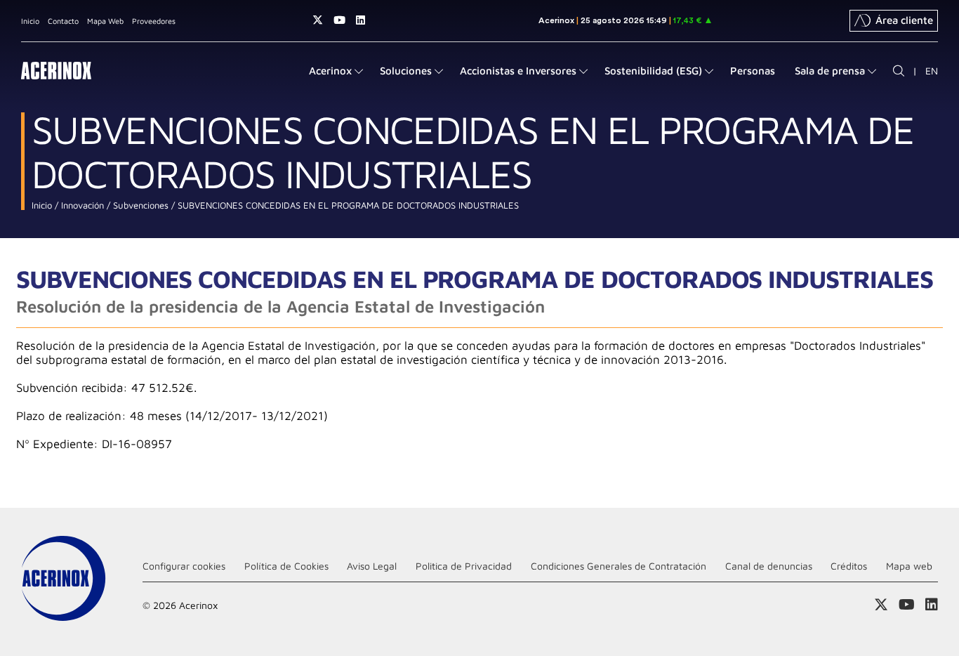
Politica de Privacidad (464, 566)
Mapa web (909, 566)
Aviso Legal (372, 566)
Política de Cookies (286, 566)
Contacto (63, 20)
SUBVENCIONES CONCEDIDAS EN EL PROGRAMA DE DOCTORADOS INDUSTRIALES (347, 205)
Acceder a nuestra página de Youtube (339, 20)
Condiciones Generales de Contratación (618, 566)
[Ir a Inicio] (56, 70)
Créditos (849, 566)
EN (931, 71)
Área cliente (904, 20)
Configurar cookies (184, 566)
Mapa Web (105, 20)
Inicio (30, 20)
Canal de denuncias (768, 566)
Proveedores (154, 20)
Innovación (81, 205)
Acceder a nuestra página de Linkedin (360, 20)
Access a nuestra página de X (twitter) (317, 20)
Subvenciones (139, 205)
